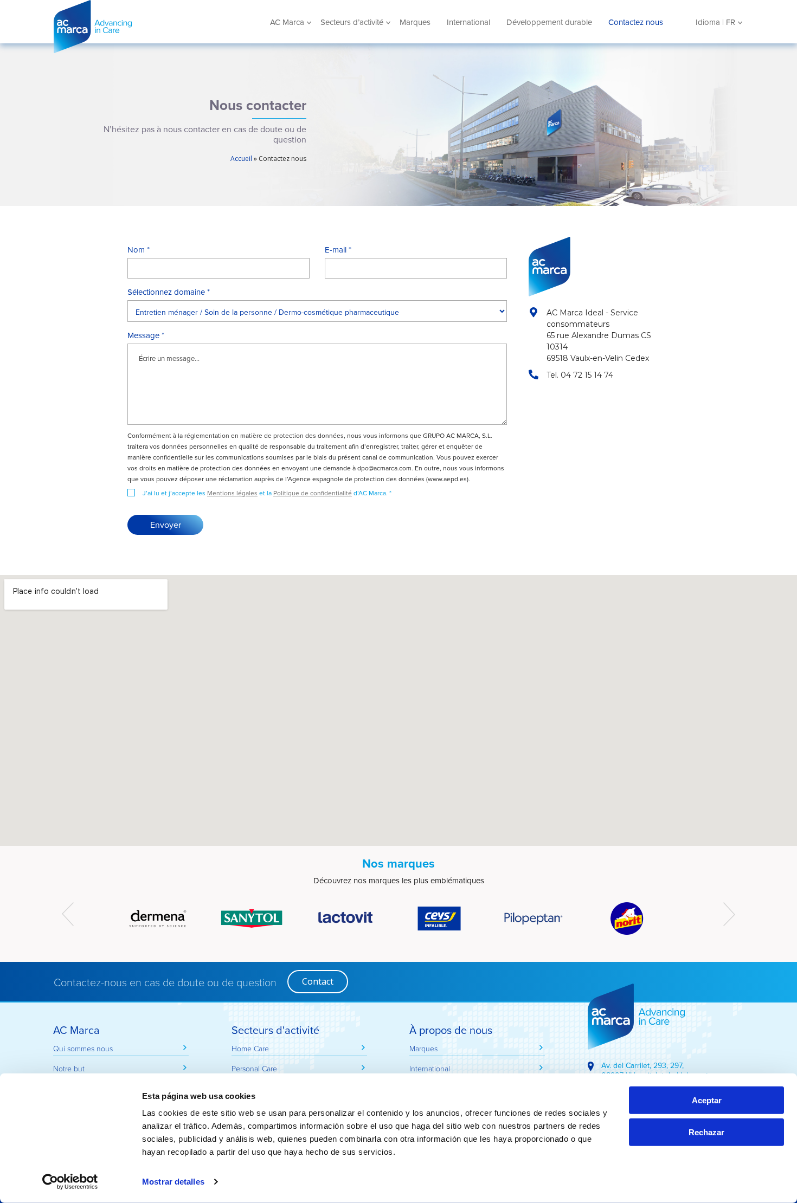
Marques (415, 22)
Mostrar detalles (173, 1181)
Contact (317, 981)
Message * (145, 335)
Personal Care (254, 1068)
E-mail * (338, 249)
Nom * (138, 249)
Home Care (250, 1048)
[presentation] (68, 914)
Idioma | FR (715, 22)
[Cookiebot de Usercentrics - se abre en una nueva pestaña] (70, 1182)
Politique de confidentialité (312, 492)
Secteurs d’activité (351, 22)
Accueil (241, 158)
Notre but (69, 1068)
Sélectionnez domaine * (168, 292)
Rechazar (706, 1132)
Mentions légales (232, 492)
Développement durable (549, 22)
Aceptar (707, 1100)
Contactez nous (635, 22)
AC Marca (132, 26)
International (468, 22)
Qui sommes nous (83, 1048)
